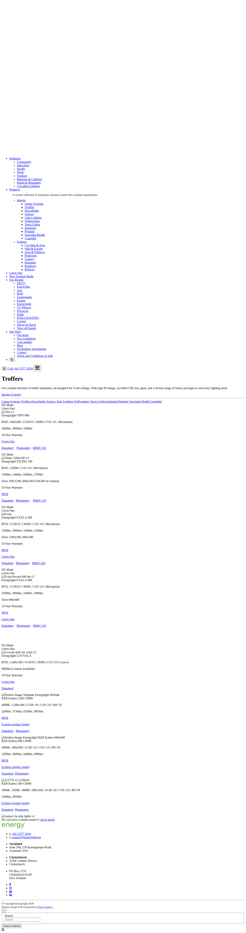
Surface (29, 214)
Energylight (24, 96)
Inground (30, 262)
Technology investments (31, 145)
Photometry (24, 448)
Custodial (30, 238)
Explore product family (16, 724)
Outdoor (22, 34)
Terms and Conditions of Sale (35, 152)
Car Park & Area (35, 245)
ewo (19, 82)
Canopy (29, 259)
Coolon (21, 114)
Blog (20, 141)
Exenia (21, 93)
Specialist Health (35, 235)
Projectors (31, 255)
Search (9, 915)
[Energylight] (21, 827)
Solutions (15, 13)
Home (13, 10)
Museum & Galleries (29, 38)
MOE (5, 550)
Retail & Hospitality (29, 41)
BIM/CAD (39, 448)
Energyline (23, 79)
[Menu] (37, 368)
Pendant (29, 231)
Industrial (30, 228)
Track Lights (32, 224)
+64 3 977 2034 (21, 833)
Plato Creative (45, 907)
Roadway (30, 266)
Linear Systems (34, 203)
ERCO (21, 76)
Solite (20, 107)
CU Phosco (24, 100)
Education (23, 24)
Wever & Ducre (26, 117)
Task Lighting (33, 217)
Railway (30, 269)
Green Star (15, 62)
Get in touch (47, 819)
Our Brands (16, 69)
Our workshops (26, 134)
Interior (21, 55)
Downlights (32, 210)
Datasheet (7, 448)
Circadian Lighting (28, 44)
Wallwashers (32, 221)
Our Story (15, 124)
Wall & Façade (34, 248)
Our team (22, 131)
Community (24, 20)
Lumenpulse (24, 89)
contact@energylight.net (26, 837)
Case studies (24, 138)
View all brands (26, 120)
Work (20, 31)
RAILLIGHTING (28, 110)
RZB (20, 86)
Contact (21, 148)
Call (20, 368)
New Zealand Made (21, 65)
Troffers (29, 207)
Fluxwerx (23, 103)
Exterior (22, 58)
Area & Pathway (35, 252)
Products (14, 48)
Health (21, 27)
